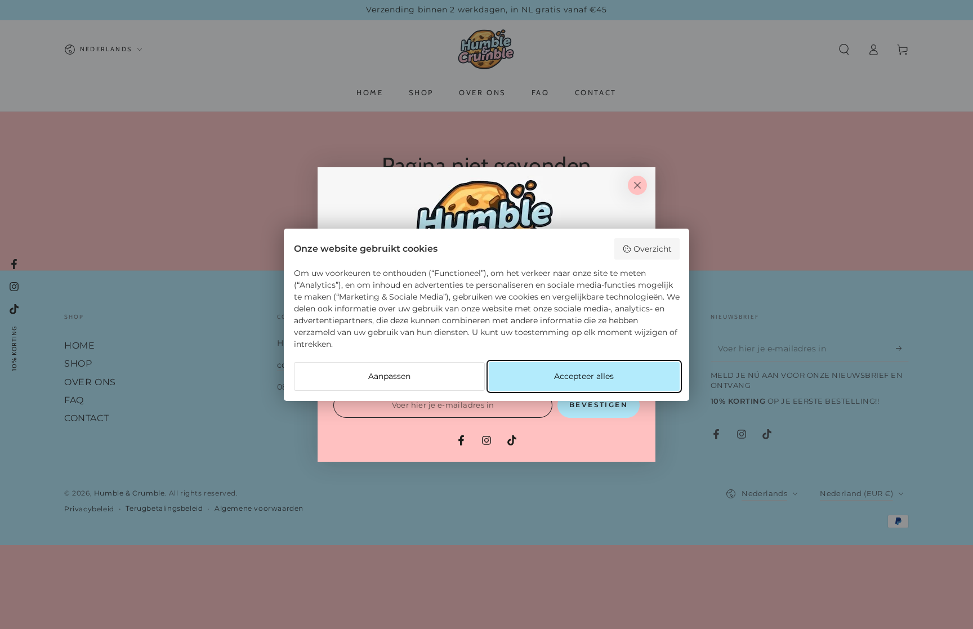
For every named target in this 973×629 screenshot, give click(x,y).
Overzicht (652, 249)
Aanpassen (389, 376)
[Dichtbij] (637, 185)
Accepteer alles (584, 376)
